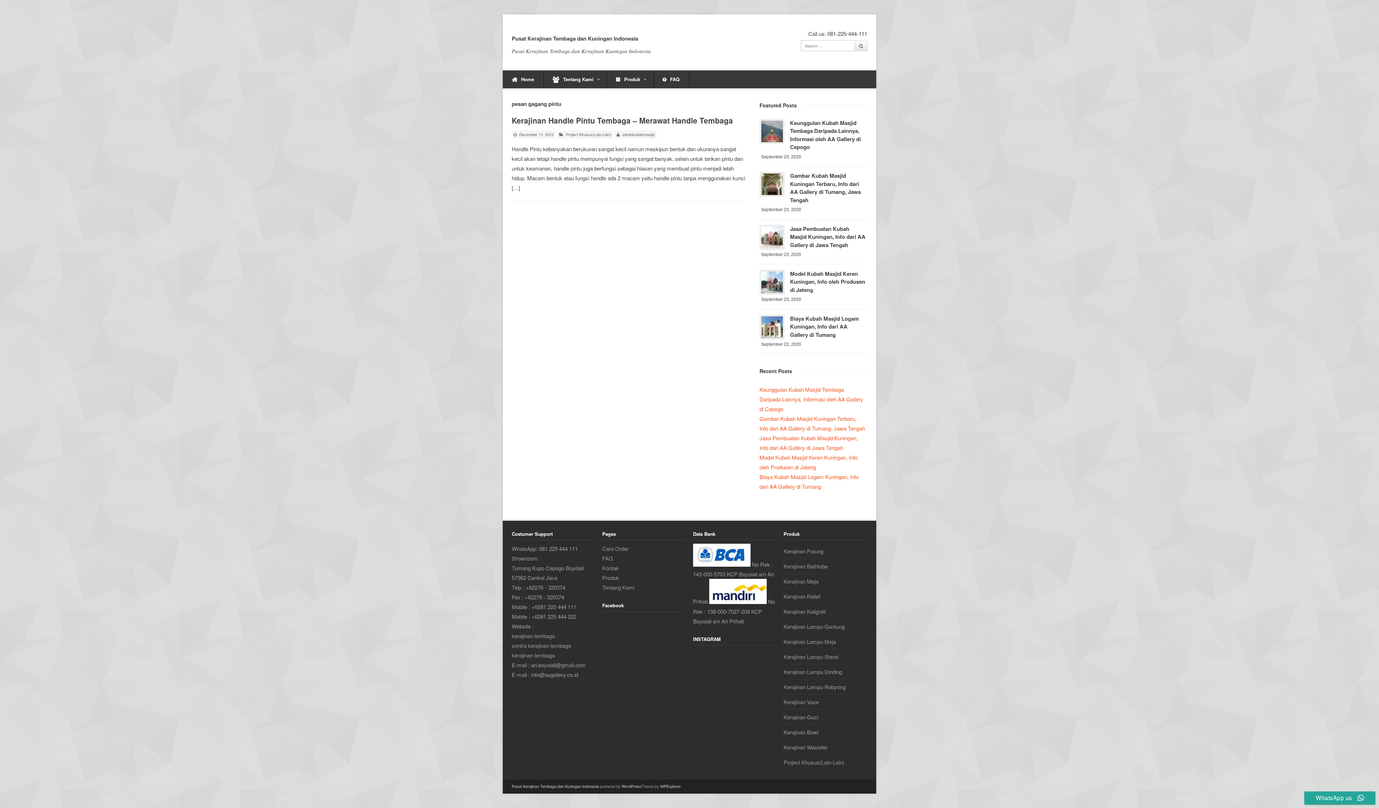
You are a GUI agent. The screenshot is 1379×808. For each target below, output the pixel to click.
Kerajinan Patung (803, 551)
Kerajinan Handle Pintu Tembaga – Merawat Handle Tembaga (622, 120)
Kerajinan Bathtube (806, 566)
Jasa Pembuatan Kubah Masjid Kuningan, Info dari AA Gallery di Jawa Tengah (827, 237)
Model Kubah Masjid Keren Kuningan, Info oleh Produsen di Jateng (827, 282)
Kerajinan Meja (801, 581)
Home (527, 79)
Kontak (610, 568)
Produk (632, 79)
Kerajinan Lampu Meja (810, 641)
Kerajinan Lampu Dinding (813, 671)
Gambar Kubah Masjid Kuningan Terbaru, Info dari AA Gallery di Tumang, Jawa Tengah (825, 188)
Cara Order (615, 548)
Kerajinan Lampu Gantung (814, 626)
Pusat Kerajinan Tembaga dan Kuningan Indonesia (575, 38)
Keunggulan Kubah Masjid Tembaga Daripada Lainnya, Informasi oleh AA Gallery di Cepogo (825, 135)
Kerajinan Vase (801, 702)
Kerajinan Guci (801, 717)
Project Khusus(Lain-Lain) (588, 134)
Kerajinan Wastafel (805, 747)
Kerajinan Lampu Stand (811, 656)
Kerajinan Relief (802, 596)
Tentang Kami (578, 79)
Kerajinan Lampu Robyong (815, 687)
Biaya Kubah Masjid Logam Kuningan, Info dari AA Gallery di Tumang (824, 327)
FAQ (674, 79)
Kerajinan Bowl (801, 732)
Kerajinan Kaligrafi (805, 611)
